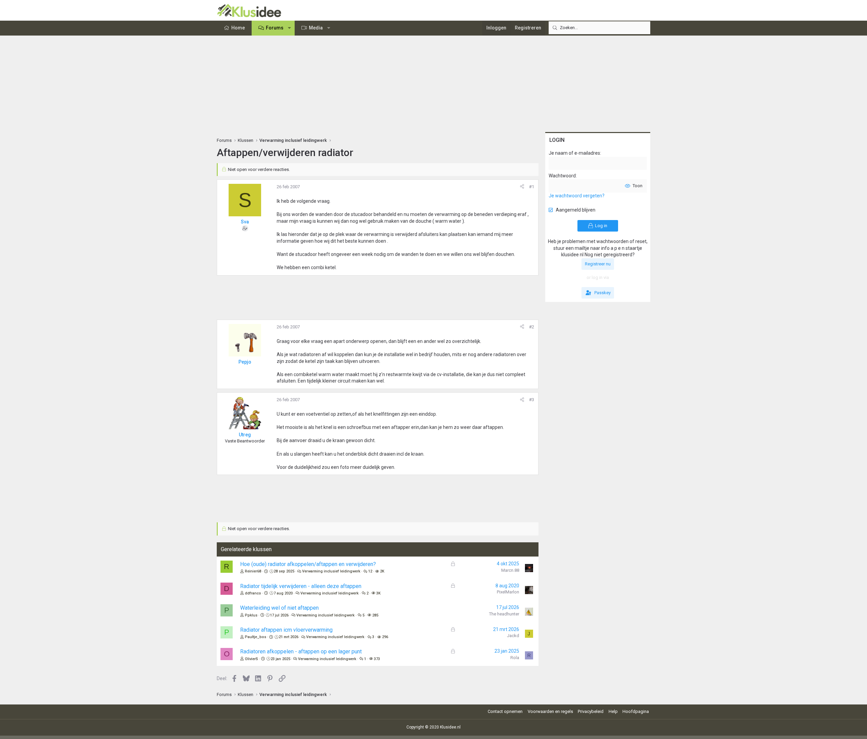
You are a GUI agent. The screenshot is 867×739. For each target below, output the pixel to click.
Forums (274, 27)
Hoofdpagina (635, 711)
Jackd (513, 635)
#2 (531, 326)
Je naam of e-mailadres (574, 153)
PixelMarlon (508, 591)
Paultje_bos (255, 637)
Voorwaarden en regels (550, 711)
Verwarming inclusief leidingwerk (331, 571)
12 (370, 571)
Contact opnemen (505, 711)
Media (316, 27)
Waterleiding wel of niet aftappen (279, 608)
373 (377, 659)
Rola (514, 657)
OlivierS (251, 659)
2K (382, 571)
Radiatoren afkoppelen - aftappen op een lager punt (301, 651)
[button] (289, 28)
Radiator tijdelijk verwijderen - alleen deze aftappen (300, 586)
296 (385, 637)
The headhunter (504, 613)
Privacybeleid (591, 711)
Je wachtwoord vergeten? (577, 195)
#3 (531, 399)
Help (613, 711)
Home (238, 27)
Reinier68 (253, 571)
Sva (245, 221)
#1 (531, 186)
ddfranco (253, 593)
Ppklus (251, 615)
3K (378, 593)
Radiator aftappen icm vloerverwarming (286, 630)
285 (375, 615)
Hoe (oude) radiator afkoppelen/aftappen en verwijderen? (308, 564)
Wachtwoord (562, 175)
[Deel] (522, 187)
